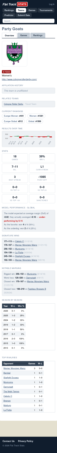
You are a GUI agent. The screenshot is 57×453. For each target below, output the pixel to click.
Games (31, 10)
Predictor (8, 15)
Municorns (20, 248)
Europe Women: (14, 115)
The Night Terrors (11, 391)
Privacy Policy (25, 441)
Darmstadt (31, 277)
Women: (36, 115)
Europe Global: (13, 121)
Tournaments (46, 10)
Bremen (7, 400)
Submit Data (24, 15)
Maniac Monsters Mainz (26, 244)
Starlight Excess (22, 256)
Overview (9, 35)
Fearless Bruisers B (37, 288)
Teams (21, 10)
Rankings (9, 10)
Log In (51, 4)
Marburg (7, 405)
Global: (34, 121)
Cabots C (19, 241)
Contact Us (9, 441)
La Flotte (19, 252)
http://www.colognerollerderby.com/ (19, 79)
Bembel (6, 372)
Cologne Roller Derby (13, 103)
